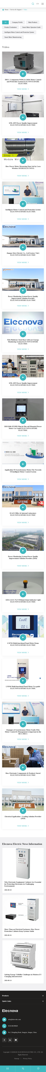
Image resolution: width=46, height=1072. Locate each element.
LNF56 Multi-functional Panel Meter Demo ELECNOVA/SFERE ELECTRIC (23, 644)
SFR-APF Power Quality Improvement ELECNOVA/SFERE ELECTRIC (23, 124)
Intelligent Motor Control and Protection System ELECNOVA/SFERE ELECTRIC (23, 211)
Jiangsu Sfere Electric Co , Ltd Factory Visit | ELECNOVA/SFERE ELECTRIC (23, 254)
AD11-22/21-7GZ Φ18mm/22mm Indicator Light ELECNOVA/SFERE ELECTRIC (23, 601)
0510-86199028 (13, 1026)
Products (5, 996)
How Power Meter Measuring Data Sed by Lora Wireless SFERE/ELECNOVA (23, 167)
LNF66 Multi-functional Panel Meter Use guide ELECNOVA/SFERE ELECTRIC (23, 687)
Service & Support (16, 9)
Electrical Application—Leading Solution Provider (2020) (23, 817)
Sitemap (16, 1058)
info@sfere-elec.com (14, 1019)
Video (25, 9)
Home (6, 9)
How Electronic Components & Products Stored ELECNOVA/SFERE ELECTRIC (23, 774)
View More (23, 89)
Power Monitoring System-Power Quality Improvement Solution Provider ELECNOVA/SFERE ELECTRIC (23, 298)
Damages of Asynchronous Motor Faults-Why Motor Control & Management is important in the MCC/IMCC (23, 732)
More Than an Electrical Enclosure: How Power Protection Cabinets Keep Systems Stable (21, 930)
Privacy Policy (27, 1058)
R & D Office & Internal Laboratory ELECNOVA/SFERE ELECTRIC (23, 514)
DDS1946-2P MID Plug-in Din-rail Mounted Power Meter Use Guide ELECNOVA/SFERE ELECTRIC (23, 428)
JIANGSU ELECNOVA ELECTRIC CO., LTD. (26, 1052)
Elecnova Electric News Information (22, 844)
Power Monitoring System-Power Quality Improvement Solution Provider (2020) (23, 557)
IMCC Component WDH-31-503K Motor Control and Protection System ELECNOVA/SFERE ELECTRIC (23, 81)
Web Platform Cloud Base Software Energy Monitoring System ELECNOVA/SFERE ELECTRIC (23, 342)
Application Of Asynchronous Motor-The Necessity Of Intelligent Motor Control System (23, 471)
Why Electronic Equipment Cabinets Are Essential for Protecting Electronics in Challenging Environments (22, 884)
